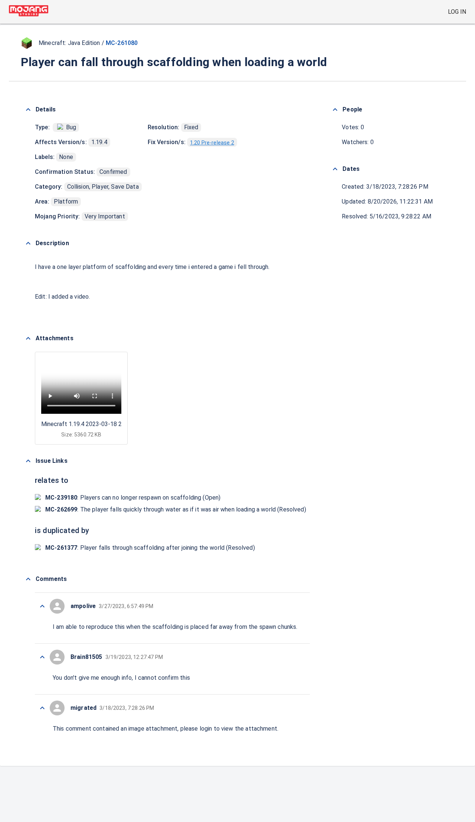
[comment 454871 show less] (42, 708)
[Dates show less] (335, 169)
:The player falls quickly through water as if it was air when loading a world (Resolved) (175, 509)
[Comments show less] (28, 579)
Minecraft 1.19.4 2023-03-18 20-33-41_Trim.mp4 (105, 424)
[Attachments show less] (28, 338)
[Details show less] (28, 109)
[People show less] (335, 109)
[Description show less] (28, 243)
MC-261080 (122, 42)
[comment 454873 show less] (42, 657)
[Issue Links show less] (28, 461)
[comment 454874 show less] (42, 606)
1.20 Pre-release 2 (212, 143)
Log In (457, 11)
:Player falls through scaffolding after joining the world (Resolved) (150, 547)
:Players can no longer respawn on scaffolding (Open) (132, 497)
